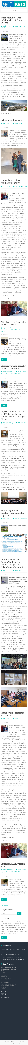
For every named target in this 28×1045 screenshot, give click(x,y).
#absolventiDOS (19, 123)
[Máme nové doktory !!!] (4, 130)
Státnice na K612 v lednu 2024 (13, 865)
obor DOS (17, 186)
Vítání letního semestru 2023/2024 (12, 714)
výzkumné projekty (20, 26)
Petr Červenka (6, 26)
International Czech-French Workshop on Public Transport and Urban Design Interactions (13, 563)
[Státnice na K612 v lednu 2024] (4, 879)
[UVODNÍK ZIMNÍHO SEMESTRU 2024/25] (4, 193)
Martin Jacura (6, 186)
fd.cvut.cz (3, 993)
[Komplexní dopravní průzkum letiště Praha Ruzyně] (4, 34)
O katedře (5, 918)
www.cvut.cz (4, 994)
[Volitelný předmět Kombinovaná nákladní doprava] (4, 525)
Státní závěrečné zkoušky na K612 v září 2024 (13, 323)
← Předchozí (4, 905)
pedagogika (23, 186)
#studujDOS (4, 329)
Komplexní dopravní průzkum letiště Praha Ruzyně (11, 20)
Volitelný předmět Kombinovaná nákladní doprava (12, 513)
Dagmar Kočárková (7, 328)
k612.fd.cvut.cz (4, 991)
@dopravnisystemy (5, 997)
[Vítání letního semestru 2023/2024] (4, 725)
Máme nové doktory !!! (11, 120)
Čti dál (4, 937)
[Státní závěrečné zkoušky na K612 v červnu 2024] (4, 381)
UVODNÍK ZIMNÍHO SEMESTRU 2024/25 (10, 181)
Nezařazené (18, 570)
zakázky (3, 27)
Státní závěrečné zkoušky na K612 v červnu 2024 (13, 367)
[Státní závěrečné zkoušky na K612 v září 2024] (4, 338)
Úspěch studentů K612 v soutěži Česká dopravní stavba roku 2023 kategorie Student (14, 415)
